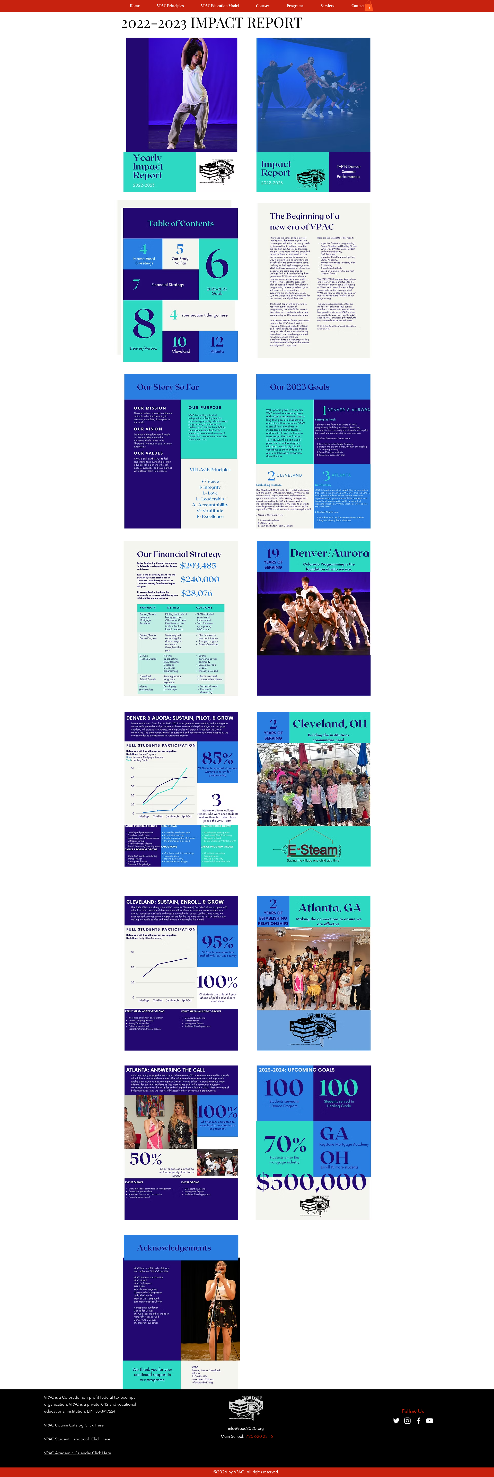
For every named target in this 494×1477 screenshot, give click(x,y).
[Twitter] (396, 1420)
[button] (368, 6)
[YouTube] (429, 1420)
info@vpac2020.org (246, 1428)
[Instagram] (407, 1420)
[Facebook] (418, 1420)
